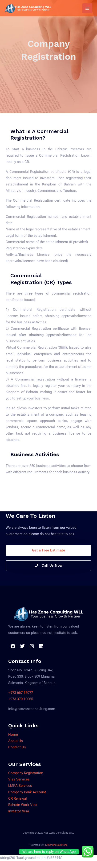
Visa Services (19, 779)
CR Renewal (17, 798)
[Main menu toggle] (87, 8)
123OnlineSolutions (56, 844)
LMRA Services (20, 785)
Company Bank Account (27, 792)
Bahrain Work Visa (22, 805)
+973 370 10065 (20, 699)
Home (13, 734)
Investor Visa (18, 811)
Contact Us (17, 747)
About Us (15, 741)
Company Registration (25, 773)
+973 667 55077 (20, 693)
